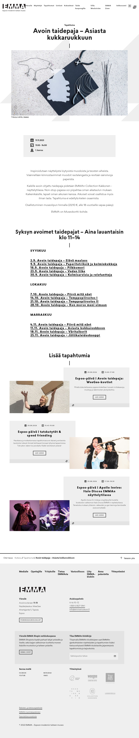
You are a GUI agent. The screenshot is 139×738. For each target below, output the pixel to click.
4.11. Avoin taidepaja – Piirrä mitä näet (60, 324)
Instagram (47, 673)
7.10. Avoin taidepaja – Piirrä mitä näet (61, 294)
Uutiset (59, 6)
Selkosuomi (121, 6)
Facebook (22, 673)
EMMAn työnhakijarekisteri (29, 712)
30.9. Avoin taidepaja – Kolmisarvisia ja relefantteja (71, 275)
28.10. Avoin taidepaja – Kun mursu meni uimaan (68, 305)
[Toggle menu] (134, 7)
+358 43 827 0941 (77, 606)
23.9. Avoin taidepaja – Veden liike (57, 271)
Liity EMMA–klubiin (91, 574)
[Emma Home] (14, 6)
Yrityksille (50, 572)
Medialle (23, 572)
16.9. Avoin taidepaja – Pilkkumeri (57, 268)
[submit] (115, 656)
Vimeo (45, 675)
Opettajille (36, 572)
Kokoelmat (69, 6)
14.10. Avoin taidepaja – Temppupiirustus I (64, 298)
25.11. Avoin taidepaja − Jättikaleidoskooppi (65, 335)
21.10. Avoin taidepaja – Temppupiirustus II (64, 301)
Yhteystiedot (118, 572)
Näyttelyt (38, 6)
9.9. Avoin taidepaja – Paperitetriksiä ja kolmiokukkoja (73, 264)
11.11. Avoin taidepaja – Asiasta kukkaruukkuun (67, 328)
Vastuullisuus (77, 572)
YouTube (22, 675)
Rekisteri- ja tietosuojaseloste (30, 708)
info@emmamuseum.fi (80, 610)
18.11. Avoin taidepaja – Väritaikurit (58, 332)
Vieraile (28, 6)
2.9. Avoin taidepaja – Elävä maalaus (59, 260)
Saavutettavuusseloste (28, 716)
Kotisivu (18, 558)
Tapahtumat (49, 6)
